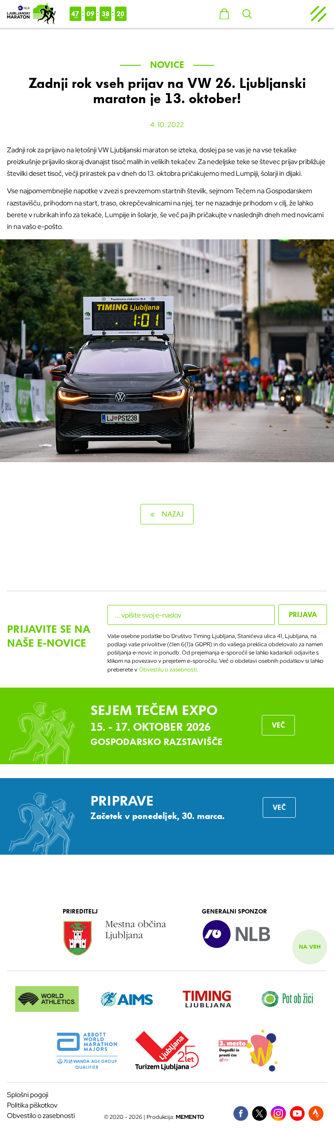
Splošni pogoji (27, 1094)
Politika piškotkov (32, 1105)
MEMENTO (190, 1117)
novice (167, 65)
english (280, 13)
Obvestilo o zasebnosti (41, 1115)
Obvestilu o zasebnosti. (168, 669)
